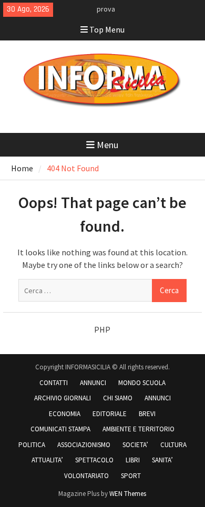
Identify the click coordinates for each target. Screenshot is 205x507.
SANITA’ (162, 460)
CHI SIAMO (117, 398)
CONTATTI (53, 382)
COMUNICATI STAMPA (60, 429)
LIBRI (133, 460)
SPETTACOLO (94, 460)
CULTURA (173, 444)
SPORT (131, 475)
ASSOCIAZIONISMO (83, 444)
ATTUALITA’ (47, 460)
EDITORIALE (110, 413)
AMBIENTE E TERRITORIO (138, 429)
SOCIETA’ (135, 444)
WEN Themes (127, 493)
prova (106, 9)
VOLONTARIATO (86, 475)
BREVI (147, 413)
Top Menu (107, 29)
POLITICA (31, 444)
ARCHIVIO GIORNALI (62, 398)
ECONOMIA (64, 413)
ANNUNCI (93, 382)
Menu (107, 145)
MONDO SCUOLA (142, 382)
